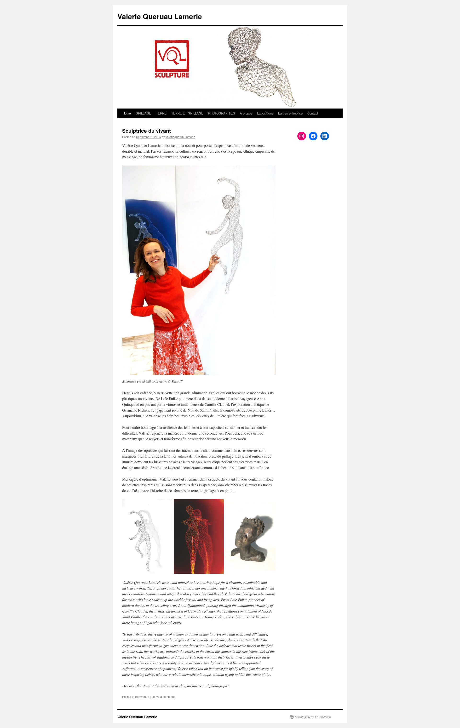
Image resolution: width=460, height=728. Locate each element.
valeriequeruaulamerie (180, 137)
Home (127, 113)
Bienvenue (142, 696)
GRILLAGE (143, 113)
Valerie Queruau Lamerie (159, 16)
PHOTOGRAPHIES (221, 113)
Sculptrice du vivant (146, 130)
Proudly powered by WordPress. (313, 717)
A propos (246, 113)
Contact (312, 113)
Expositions (265, 113)
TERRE (161, 113)
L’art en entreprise (290, 113)
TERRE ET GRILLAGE (187, 113)
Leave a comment (163, 696)
